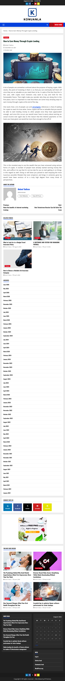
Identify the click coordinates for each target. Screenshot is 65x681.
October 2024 (7, 332)
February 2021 (7, 489)
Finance (6, 37)
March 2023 (6, 395)
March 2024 (6, 351)
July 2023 (6, 383)
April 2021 (6, 481)
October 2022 (7, 414)
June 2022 (6, 430)
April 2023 (6, 391)
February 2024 (7, 355)
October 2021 (7, 461)
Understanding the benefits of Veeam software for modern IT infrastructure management (16, 648)
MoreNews (38, 679)
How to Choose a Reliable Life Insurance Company (15, 271)
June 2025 (6, 316)
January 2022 (7, 450)
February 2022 (7, 446)
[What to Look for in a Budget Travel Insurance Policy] (17, 230)
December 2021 (7, 454)
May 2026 (6, 289)
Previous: (15, 207)
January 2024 (7, 359)
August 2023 (6, 379)
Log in (36, 657)
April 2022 (6, 438)
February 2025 (7, 324)
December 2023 (7, 363)
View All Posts (37, 196)
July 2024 (6, 340)
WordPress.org (39, 668)
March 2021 (6, 485)
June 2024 (6, 344)
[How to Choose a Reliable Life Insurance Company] (17, 259)
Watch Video (58, 25)
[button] (3, 25)
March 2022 (6, 442)
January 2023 (7, 403)
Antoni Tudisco (9, 45)
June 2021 (6, 473)
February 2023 (7, 399)
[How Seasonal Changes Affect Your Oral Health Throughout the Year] (17, 591)
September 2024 (8, 336)
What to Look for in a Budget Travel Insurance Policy (14, 243)
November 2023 (7, 367)
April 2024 (6, 348)
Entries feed (38, 660)
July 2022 (6, 426)
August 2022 (6, 422)
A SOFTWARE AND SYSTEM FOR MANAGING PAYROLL (46, 243)
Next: (48, 207)
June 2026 (6, 285)
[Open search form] (47, 24)
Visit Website (24, 196)
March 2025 (6, 320)
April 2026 (6, 293)
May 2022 (6, 434)
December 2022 (7, 406)
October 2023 (7, 371)
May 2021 (5, 477)
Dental (7, 568)
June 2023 (6, 387)
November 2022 (7, 410)
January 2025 (7, 328)
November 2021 (7, 458)
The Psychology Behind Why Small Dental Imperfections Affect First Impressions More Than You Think (17, 575)
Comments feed (39, 664)
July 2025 (6, 312)
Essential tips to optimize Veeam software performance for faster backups (46, 604)
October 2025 (7, 308)
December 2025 (7, 304)
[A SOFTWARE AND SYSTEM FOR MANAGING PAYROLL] (47, 230)
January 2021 (6, 493)
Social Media (38, 568)
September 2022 (8, 418)
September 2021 (7, 465)
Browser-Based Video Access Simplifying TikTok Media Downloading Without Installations (46, 575)
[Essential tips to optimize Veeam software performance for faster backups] (47, 591)
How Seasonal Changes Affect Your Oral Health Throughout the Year (15, 604)
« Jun (36, 645)
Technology (38, 598)
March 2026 (6, 296)
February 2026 (7, 300)
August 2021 (6, 469)
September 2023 (8, 375)
